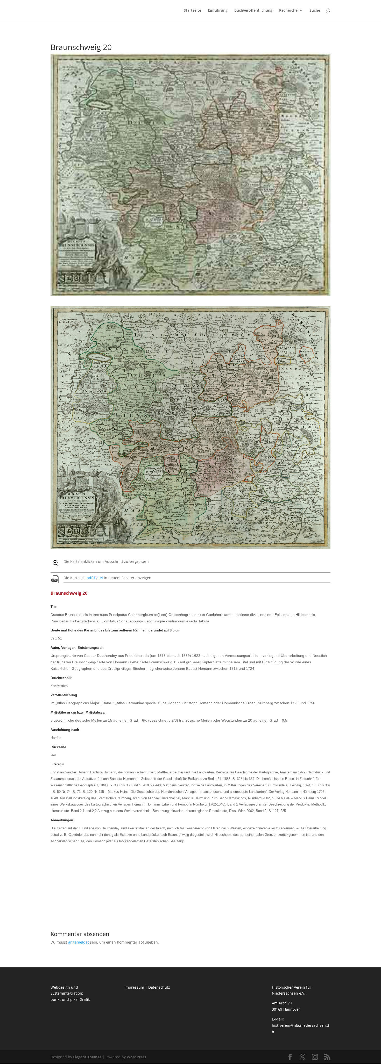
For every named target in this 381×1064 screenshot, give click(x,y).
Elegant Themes (87, 1056)
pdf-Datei (95, 577)
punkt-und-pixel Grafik (70, 999)
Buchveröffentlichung (253, 11)
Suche (314, 11)
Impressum (134, 987)
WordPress (136, 1056)
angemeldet (78, 942)
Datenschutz (159, 987)
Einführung (218, 11)
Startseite (192, 11)
